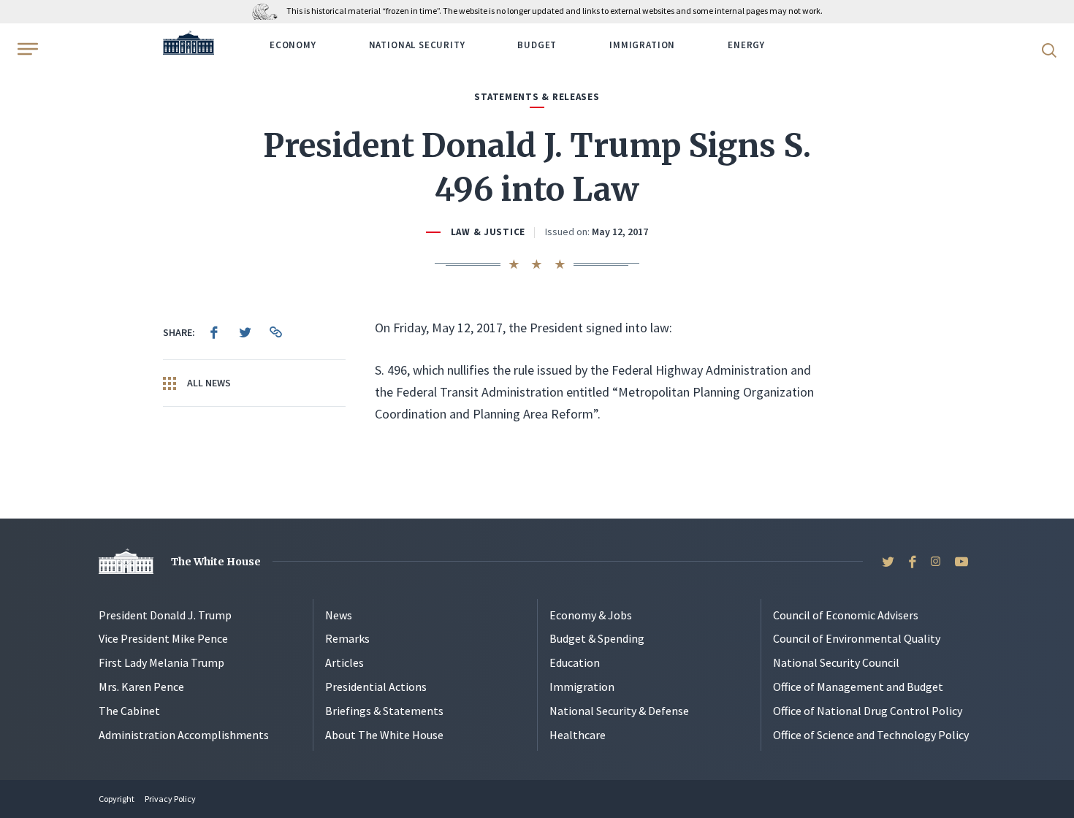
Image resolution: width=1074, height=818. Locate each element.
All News (208, 382)
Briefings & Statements (384, 710)
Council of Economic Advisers (845, 615)
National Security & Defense (619, 710)
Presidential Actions (376, 686)
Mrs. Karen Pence (141, 686)
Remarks (347, 638)
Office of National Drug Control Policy (867, 710)
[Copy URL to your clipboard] (275, 332)
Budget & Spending (596, 638)
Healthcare (577, 734)
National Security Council (836, 662)
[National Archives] (268, 10)
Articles (344, 662)
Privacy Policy (170, 798)
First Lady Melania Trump (161, 662)
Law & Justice (488, 232)
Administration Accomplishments (184, 734)
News (338, 615)
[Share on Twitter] (244, 332)
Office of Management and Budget (858, 686)
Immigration (642, 45)
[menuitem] (214, 332)
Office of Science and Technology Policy (871, 734)
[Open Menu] (26, 49)
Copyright (116, 798)
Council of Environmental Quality (856, 638)
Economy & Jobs (590, 615)
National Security (417, 45)
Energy (746, 45)
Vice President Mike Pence (163, 638)
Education (574, 662)
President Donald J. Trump (165, 615)
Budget (537, 45)
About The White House (384, 734)
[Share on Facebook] (214, 332)
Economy (293, 45)
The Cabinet (129, 710)
